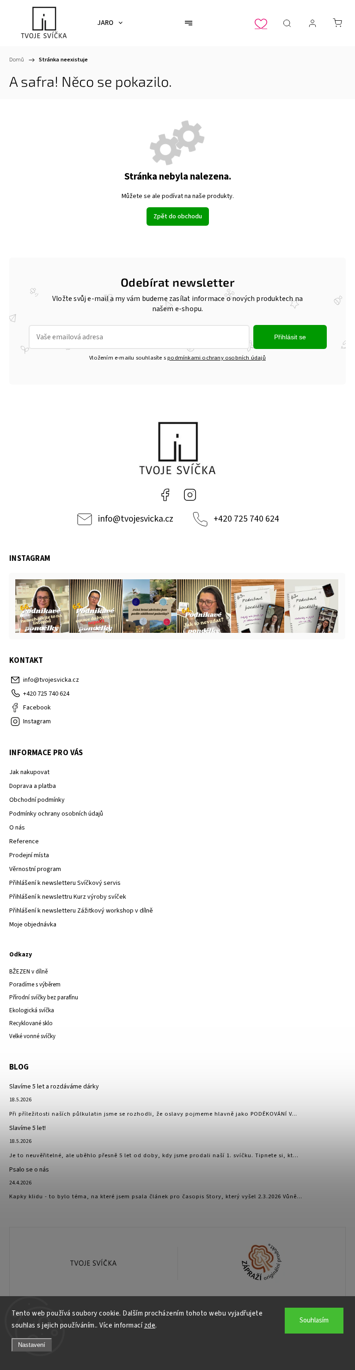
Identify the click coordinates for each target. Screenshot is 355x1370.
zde (150, 1325)
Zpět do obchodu (177, 216)
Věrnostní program (35, 869)
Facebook (165, 495)
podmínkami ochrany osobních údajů (216, 358)
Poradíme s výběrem (35, 984)
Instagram (190, 495)
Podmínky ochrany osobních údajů (56, 813)
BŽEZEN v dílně (28, 971)
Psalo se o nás (29, 1169)
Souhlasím (314, 1320)
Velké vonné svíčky (32, 1036)
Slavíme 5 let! (27, 1128)
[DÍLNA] (94, 1263)
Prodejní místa (29, 855)
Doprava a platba (32, 786)
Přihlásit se (290, 337)
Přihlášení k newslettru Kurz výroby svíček (67, 896)
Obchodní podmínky (37, 800)
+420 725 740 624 (246, 518)
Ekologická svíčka (31, 1010)
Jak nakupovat (29, 772)
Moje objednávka (32, 924)
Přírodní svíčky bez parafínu (43, 997)
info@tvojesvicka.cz (135, 518)
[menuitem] (109, 23)
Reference (24, 841)
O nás (17, 827)
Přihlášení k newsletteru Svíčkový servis (65, 883)
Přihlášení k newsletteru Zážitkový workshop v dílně (81, 910)
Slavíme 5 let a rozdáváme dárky (54, 1086)
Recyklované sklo (31, 1023)
